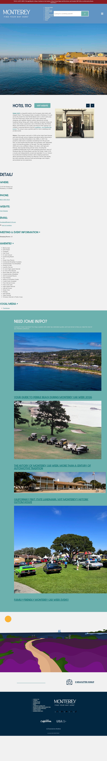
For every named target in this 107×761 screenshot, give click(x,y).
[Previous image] (88, 105)
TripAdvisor (6, 308)
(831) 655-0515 (5, 200)
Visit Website (4, 211)
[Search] (84, 13)
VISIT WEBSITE (42, 105)
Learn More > (54, 2)
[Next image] (92, 105)
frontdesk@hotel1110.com (8, 222)
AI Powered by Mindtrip (53, 729)
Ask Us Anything (7, 225)
